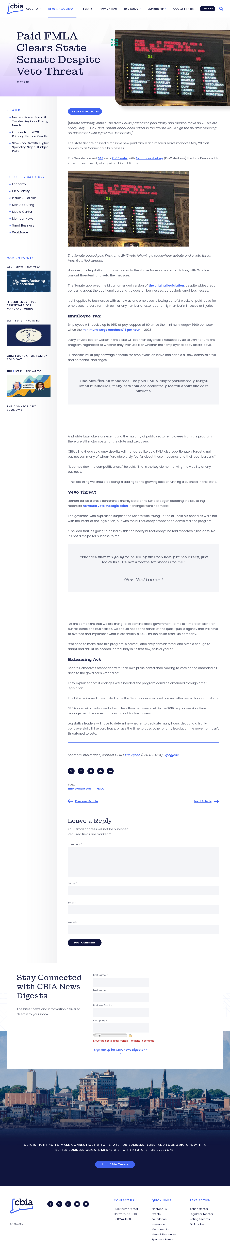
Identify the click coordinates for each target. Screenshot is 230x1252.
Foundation (108, 8)
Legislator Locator (201, 1214)
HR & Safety (21, 191)
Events (88, 8)
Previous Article (86, 801)
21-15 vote (119, 158)
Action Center (199, 1209)
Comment (75, 844)
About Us (32, 8)
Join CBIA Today (115, 1164)
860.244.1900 (122, 1219)
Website (72, 922)
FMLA (100, 789)
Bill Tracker (197, 1224)
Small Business (23, 226)
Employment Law (79, 789)
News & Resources (61, 8)
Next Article (202, 801)
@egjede (172, 755)
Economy (19, 184)
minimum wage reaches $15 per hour (111, 330)
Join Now (207, 8)
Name (72, 883)
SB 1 (100, 158)
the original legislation (166, 285)
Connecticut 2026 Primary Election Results (30, 134)
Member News (23, 219)
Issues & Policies (24, 198)
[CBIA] (15, 9)
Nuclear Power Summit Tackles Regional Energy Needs (30, 121)
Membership (155, 8)
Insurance (131, 8)
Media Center (22, 212)
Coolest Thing (183, 8)
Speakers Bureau (163, 1239)
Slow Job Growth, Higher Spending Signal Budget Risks (30, 147)
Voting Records (200, 1219)
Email (72, 902)
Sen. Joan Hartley (149, 158)
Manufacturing (23, 205)
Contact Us (159, 1209)
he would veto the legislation (105, 506)
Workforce (20, 232)
